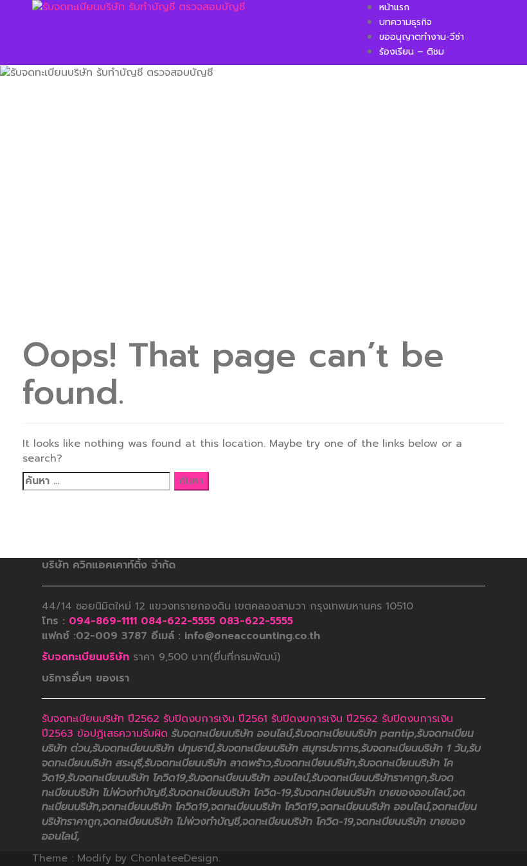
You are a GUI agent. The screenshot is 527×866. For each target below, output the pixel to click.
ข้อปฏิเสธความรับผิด (122, 733)
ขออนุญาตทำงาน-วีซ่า (421, 37)
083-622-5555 (256, 621)
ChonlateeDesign (174, 858)
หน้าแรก (394, 7)
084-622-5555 (178, 621)
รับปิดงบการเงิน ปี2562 (324, 718)
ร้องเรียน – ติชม (411, 52)
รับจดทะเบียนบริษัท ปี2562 (100, 718)
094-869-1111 (103, 621)
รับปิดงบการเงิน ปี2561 (215, 718)
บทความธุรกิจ (405, 22)
